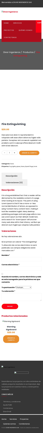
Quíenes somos (25, 30)
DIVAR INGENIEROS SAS (12, 427)
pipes (18, 166)
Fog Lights (12, 166)
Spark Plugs (29, 166)
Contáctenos (10, 37)
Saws (12, 164)
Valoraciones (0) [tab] (14, 182)
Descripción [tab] (11, 176)
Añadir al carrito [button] (11, 339)
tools (35, 166)
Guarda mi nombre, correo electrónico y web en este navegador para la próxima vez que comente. (21, 279)
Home (6, 23)
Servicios (17, 23)
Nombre (6, 255)
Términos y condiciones (12, 402)
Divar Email (7, 412)
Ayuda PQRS (7, 405)
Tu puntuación (9, 287)
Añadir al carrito (29, 153)
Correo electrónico (11, 264)
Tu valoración (8, 291)
